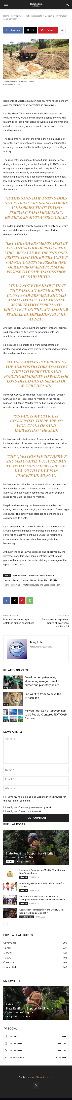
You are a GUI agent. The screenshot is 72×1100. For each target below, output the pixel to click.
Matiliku (53, 580)
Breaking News (26, 917)
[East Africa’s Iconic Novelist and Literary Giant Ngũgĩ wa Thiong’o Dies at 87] (10, 913)
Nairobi (10, 861)
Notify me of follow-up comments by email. (29, 807)
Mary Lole (36, 642)
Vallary (18, 861)
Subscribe (61, 1057)
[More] (62, 30)
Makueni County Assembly (35, 580)
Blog (6, 687)
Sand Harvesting (12, 585)
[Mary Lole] (17, 649)
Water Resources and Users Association (41, 585)
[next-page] (11, 924)
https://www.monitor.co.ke (41, 647)
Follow (62, 1043)
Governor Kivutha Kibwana (41, 575)
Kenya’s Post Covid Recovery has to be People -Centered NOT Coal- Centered (46, 714)
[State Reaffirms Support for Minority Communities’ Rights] (36, 848)
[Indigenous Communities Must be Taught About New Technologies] (10, 873)
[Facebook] (6, 600)
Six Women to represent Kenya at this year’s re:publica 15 (55, 623)
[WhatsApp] (29, 600)
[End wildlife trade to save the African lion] (13, 699)
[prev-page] (5, 924)
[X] (14, 600)
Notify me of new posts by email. (24, 811)
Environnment (19, 575)
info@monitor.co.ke (42, 1077)
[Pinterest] (22, 600)
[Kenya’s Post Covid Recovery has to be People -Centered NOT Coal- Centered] (13, 715)
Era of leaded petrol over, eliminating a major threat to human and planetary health (42, 681)
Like (64, 1036)
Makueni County (12, 580)
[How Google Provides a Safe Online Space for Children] (10, 887)
